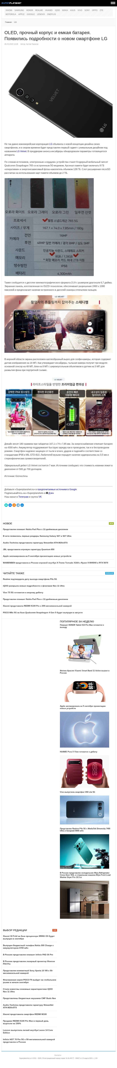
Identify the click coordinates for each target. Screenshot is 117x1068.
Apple (21, 14)
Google (31, 14)
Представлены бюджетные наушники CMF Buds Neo (29, 998)
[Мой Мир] (22, 505)
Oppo (94, 10)
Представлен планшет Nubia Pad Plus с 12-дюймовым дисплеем (35, 529)
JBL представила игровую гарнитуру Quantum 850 (28, 549)
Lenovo (41, 14)
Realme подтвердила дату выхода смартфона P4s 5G (30, 579)
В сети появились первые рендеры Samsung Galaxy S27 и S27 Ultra (37, 536)
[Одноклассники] (14, 505)
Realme (39, 10)
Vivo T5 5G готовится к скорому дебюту (23, 592)
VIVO (80, 10)
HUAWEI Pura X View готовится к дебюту (78, 752)
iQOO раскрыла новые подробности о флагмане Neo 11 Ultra (33, 586)
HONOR (29, 10)
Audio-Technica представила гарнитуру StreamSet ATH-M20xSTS (35, 543)
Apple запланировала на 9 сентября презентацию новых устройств (37, 556)
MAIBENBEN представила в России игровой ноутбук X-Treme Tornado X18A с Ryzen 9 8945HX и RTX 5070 (55, 563)
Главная (8, 22)
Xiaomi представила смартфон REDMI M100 (25, 1014)
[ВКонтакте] (10, 505)
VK (40, 497)
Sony (87, 10)
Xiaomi (9, 10)
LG (15, 22)
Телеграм (23, 497)
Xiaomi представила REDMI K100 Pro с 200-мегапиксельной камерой (37, 606)
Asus (72, 10)
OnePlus (51, 14)
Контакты (58, 1055)
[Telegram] (18, 505)
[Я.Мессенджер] (6, 505)
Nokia (65, 10)
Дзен (51, 493)
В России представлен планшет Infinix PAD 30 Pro (28, 954)
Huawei (49, 10)
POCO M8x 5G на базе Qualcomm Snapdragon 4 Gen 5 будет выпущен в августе (43, 612)
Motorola (11, 14)
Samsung (19, 10)
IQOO (57, 10)
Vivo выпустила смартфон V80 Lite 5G (77, 792)
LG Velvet (21, 151)
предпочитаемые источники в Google (57, 489)
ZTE (101, 10)
